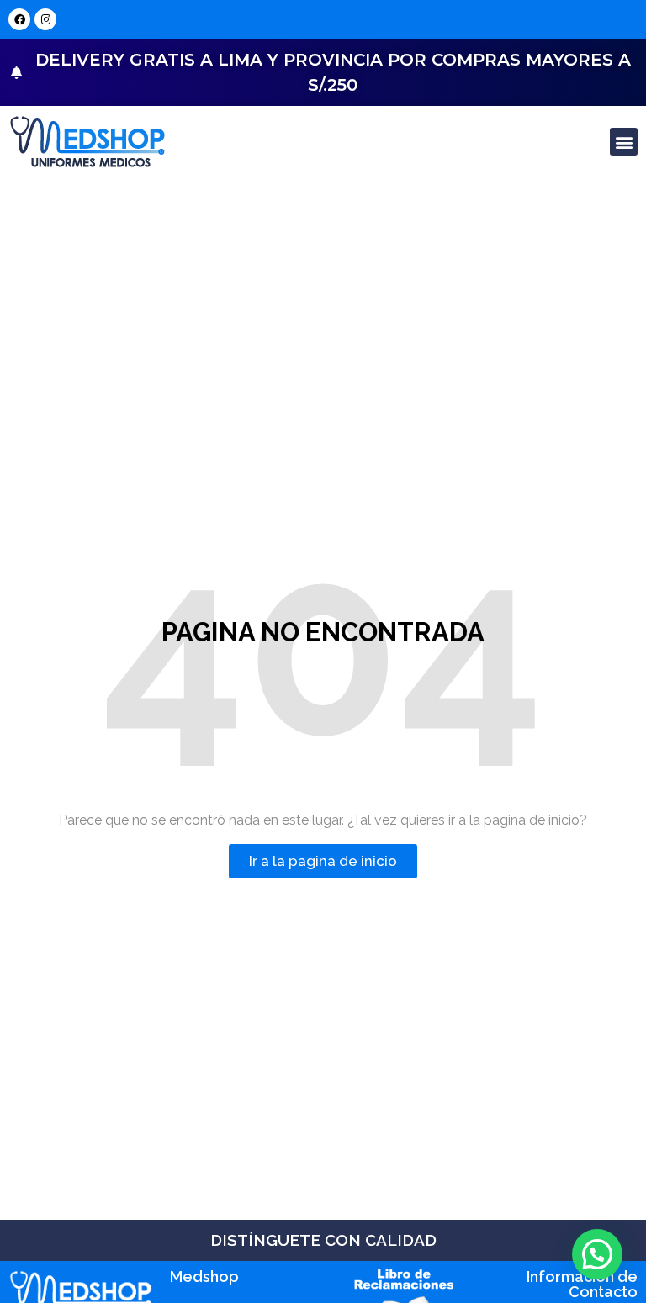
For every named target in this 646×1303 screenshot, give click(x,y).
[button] (624, 142)
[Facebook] (19, 19)
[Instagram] (45, 19)
